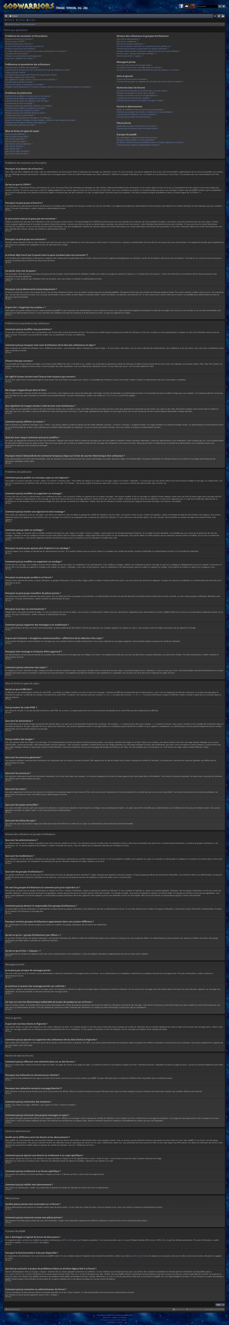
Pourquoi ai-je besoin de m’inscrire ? (19, 39)
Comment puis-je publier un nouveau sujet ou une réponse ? (28, 96)
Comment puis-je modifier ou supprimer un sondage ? (25, 108)
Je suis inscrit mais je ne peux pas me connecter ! (24, 46)
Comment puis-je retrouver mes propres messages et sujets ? (140, 100)
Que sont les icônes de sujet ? (17, 154)
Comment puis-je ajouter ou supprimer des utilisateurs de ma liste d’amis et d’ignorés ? (150, 82)
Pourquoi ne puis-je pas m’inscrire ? (19, 44)
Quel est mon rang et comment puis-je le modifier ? (25, 84)
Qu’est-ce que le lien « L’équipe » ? (130, 56)
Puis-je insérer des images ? (16, 141)
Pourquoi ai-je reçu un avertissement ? (20, 115)
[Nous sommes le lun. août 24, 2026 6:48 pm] (222, 24)
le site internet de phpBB (114, 396)
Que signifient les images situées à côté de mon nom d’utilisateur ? (31, 80)
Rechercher (10, 20)
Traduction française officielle (111, 1320)
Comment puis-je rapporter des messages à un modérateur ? (28, 118)
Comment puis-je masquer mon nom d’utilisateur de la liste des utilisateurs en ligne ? (38, 70)
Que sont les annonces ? (15, 146)
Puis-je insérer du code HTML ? (17, 137)
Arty (110, 1317)
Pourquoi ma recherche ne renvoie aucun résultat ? (136, 93)
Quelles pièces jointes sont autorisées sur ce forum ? (137, 126)
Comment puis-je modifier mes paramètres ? (22, 68)
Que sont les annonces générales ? (18, 144)
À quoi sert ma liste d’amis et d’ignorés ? (132, 79)
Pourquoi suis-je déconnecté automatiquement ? (23, 56)
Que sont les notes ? (13, 149)
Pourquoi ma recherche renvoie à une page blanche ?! (137, 96)
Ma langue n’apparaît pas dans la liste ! (20, 77)
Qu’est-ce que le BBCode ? (15, 134)
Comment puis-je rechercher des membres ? (134, 98)
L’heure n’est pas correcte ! (15, 72)
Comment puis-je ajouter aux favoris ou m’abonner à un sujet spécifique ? (145, 112)
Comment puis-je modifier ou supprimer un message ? (26, 98)
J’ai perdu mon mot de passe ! (17, 54)
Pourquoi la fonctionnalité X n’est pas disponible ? (136, 140)
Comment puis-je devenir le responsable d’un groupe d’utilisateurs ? (142, 49)
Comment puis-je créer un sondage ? (19, 103)
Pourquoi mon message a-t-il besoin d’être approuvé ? (26, 123)
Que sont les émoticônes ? (15, 139)
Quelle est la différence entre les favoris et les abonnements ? (140, 110)
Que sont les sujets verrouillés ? (17, 151)
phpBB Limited (66, 1240)
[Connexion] (192, 6)
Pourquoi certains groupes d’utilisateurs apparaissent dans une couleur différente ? (148, 51)
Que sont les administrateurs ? (128, 39)
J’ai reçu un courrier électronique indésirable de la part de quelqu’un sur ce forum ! (148, 70)
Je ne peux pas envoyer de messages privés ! (134, 65)
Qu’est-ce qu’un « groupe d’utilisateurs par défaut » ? (137, 54)
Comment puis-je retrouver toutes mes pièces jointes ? (138, 128)
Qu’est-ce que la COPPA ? (15, 41)
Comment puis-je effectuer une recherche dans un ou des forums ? (142, 91)
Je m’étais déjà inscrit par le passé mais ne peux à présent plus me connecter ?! (36, 51)
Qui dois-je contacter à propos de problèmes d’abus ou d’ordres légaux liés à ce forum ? (150, 142)
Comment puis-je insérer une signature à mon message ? (27, 101)
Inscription (32, 20)
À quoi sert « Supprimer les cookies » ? (20, 58)
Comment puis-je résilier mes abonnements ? (134, 117)
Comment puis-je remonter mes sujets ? (20, 125)
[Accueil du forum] (50, 6)
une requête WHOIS (13, 1274)
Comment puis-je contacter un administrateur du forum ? (138, 145)
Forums (14, 16)
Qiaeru (124, 1320)
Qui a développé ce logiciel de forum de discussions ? (137, 138)
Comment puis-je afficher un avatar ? (19, 82)
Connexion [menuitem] (219, 16)
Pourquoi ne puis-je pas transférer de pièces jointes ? (25, 113)
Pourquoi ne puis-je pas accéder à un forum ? (22, 111)
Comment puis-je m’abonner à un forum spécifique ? (137, 114)
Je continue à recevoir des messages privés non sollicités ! (139, 68)
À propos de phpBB (30, 1242)
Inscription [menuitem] (223, 16)
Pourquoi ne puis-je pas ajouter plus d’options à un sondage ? (28, 106)
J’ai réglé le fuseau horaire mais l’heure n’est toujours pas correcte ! (31, 75)
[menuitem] (215, 16)
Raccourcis (6, 16)
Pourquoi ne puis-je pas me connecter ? (20, 49)
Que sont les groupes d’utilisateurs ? (131, 44)
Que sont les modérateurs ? (127, 41)
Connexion (21, 20)
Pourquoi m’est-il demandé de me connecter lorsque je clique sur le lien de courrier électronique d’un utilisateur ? (48, 87)
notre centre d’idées (140, 1256)
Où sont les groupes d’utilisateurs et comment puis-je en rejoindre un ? (144, 46)
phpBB (108, 1315)
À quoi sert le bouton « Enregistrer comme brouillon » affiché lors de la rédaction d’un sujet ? (40, 120)
